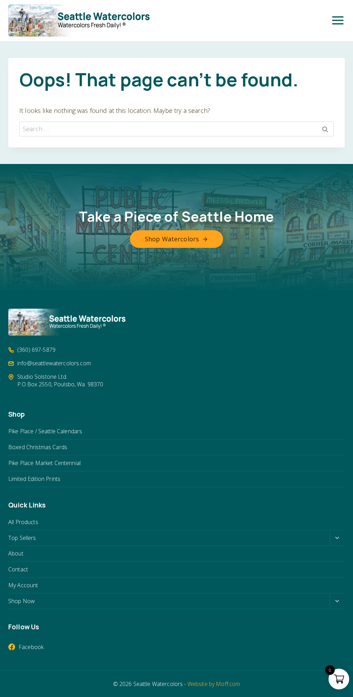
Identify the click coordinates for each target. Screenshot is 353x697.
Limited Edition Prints (34, 479)
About (15, 553)
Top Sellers (22, 538)
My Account (23, 585)
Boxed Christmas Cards (37, 447)
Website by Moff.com (214, 684)
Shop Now (21, 601)
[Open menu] (338, 20)
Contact (18, 569)
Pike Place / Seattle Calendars (45, 431)
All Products (23, 522)
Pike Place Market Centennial (44, 463)
